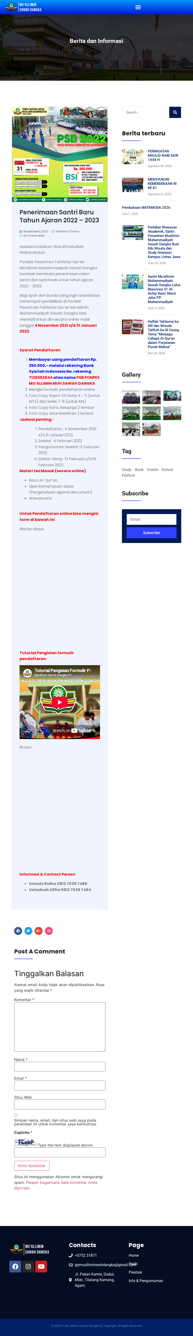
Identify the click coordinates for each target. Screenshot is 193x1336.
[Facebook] (15, 1266)
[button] (138, 7)
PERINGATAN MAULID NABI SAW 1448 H (163, 155)
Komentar (24, 1000)
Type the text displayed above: (65, 1145)
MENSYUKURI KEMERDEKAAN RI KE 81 (162, 183)
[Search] (175, 112)
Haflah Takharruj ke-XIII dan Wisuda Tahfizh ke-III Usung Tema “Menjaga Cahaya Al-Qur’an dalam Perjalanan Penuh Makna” (164, 334)
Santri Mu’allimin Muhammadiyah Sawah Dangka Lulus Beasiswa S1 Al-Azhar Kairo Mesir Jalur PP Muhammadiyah (164, 289)
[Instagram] (28, 1266)
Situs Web (23, 1097)
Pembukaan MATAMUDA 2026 (146, 207)
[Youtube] (41, 1266)
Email (20, 1078)
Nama (21, 1059)
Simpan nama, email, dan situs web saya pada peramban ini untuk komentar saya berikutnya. (55, 1122)
